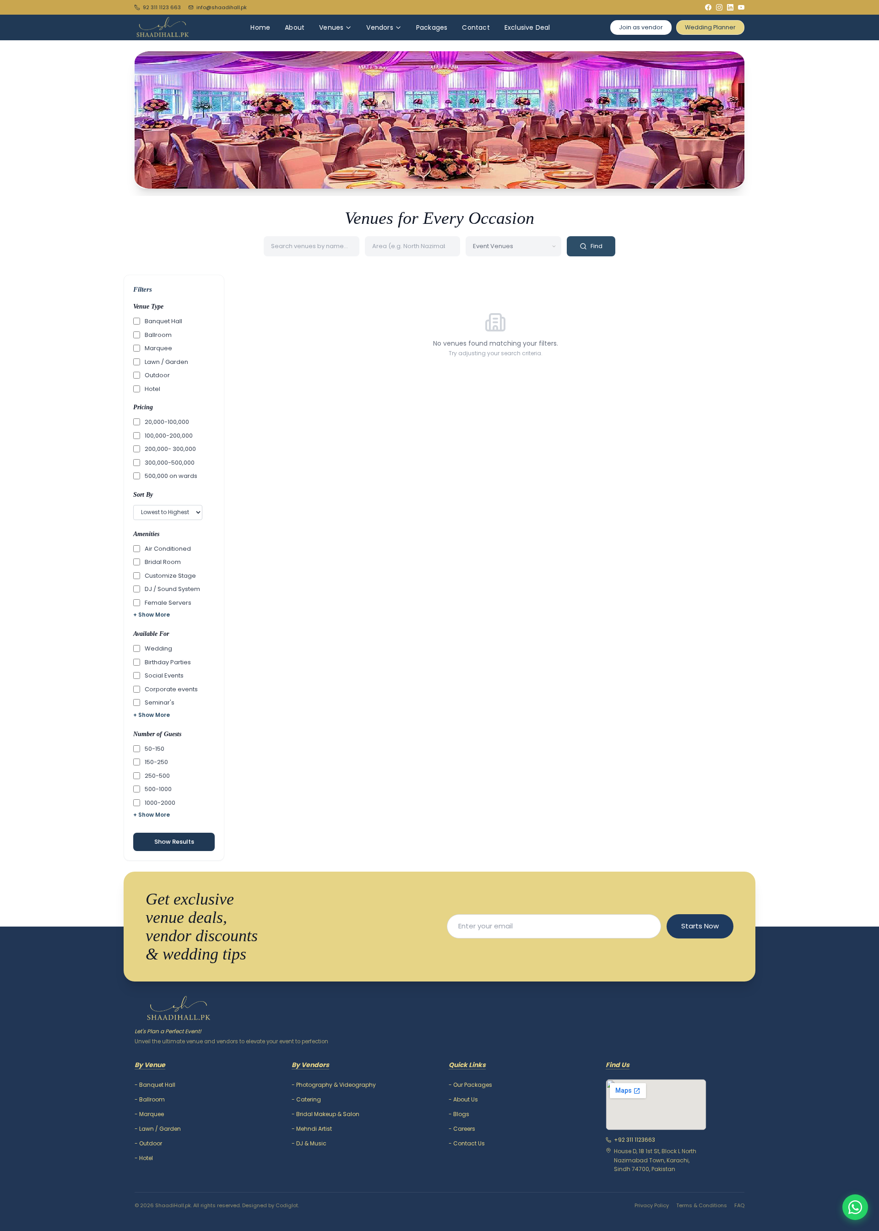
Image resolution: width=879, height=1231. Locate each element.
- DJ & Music (309, 1143)
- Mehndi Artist (312, 1129)
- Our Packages (470, 1085)
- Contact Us (467, 1143)
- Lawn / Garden (158, 1129)
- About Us (463, 1099)
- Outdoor (148, 1143)
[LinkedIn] (730, 7)
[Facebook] (708, 7)
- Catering (306, 1099)
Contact (475, 27)
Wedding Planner (710, 27)
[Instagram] (719, 7)
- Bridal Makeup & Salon (325, 1114)
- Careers (462, 1129)
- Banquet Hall (155, 1085)
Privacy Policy (652, 1205)
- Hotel (144, 1158)
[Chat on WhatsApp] (855, 1207)
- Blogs (459, 1114)
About (294, 27)
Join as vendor (641, 27)
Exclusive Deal (527, 27)
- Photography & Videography (334, 1085)
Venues (331, 27)
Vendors (379, 27)
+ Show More (151, 614)
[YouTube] (741, 7)
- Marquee (149, 1114)
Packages (432, 27)
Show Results (174, 841)
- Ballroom (150, 1099)
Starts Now (700, 926)
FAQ (739, 1205)
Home (260, 27)
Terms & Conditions (701, 1205)
